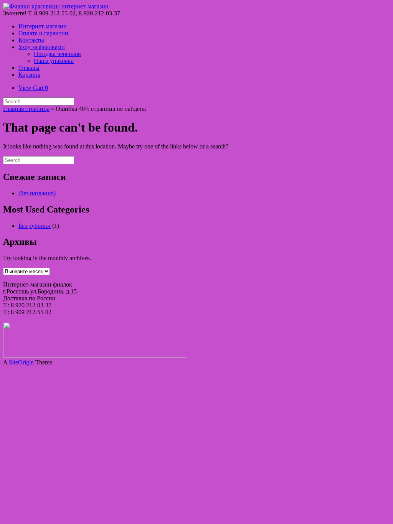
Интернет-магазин (42, 26)
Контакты (31, 40)
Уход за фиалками (41, 47)
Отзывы (29, 67)
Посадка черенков (57, 54)
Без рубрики (34, 225)
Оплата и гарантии (43, 33)
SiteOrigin (21, 362)
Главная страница (26, 108)
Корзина (29, 74)
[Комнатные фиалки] (56, 6)
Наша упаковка (54, 61)
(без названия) (37, 193)
